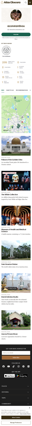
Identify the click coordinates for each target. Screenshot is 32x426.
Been (2, 90)
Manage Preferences (16, 422)
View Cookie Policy (25, 413)
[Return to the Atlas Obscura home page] (11, 2)
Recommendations (22, 90)
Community (6, 403)
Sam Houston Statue (9, 264)
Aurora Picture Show (9, 334)
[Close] (30, 408)
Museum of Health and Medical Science (13, 230)
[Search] (25, 2)
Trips (4, 398)
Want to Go (10, 90)
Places (4, 386)
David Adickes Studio (9, 297)
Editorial (5, 392)
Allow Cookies (16, 417)
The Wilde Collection (9, 195)
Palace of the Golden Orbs (11, 160)
